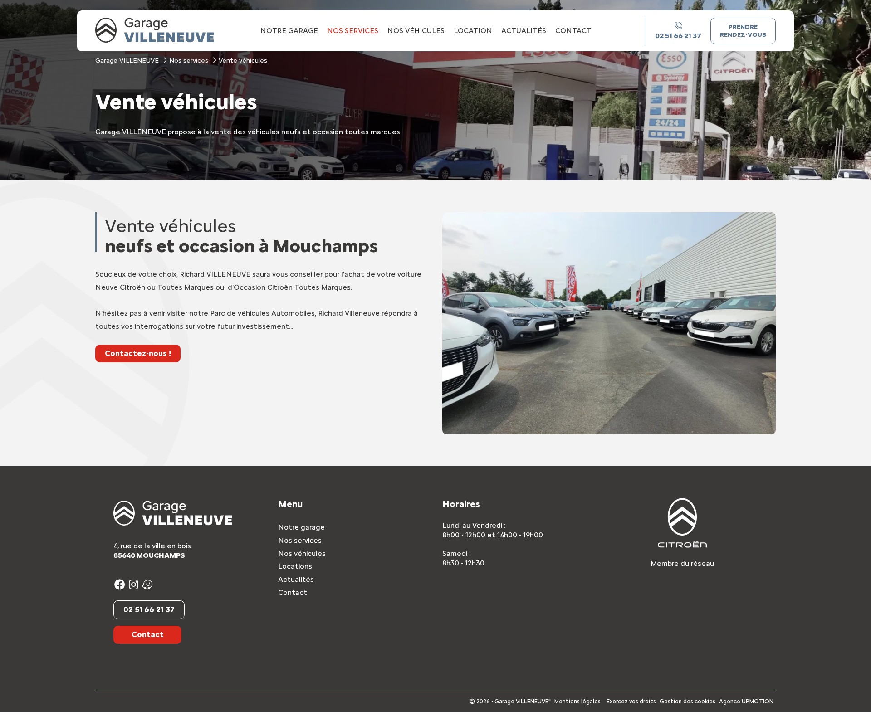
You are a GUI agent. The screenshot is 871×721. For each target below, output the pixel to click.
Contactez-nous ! (138, 353)
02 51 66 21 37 (678, 35)
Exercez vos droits (631, 701)
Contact (148, 634)
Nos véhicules (302, 553)
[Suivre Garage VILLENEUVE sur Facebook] (119, 586)
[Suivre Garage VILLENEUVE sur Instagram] (133, 586)
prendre (743, 31)
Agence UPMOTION (746, 701)
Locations (295, 566)
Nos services (300, 540)
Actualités (296, 579)
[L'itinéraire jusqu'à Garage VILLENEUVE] (147, 586)
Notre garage (301, 527)
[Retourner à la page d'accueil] (155, 40)
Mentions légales (577, 701)
